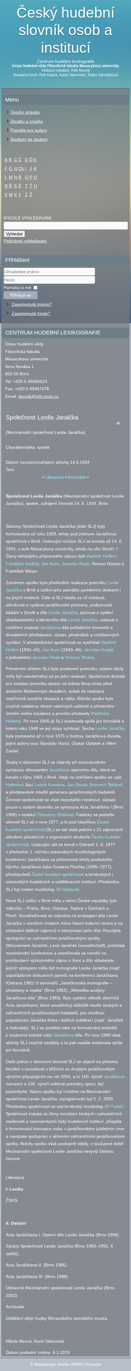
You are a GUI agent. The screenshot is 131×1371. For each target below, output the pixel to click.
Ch (21, 168)
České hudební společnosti (58, 874)
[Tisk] (118, 425)
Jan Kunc (50, 563)
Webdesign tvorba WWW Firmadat (67, 1364)
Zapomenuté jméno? (32, 304)
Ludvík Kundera (49, 784)
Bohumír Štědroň (106, 784)
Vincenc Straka (79, 657)
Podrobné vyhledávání (25, 240)
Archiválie (76, 477)
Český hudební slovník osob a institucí (65, 30)
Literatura (54, 477)
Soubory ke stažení (29, 139)
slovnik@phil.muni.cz (38, 396)
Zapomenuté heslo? (31, 313)
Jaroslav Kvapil (98, 649)
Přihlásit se (20, 295)
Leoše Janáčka (63, 612)
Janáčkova (50, 627)
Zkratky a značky (26, 121)
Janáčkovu (59, 769)
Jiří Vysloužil (67, 889)
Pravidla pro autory (28, 130)
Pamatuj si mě (17, 287)
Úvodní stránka (25, 112)
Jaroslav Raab (76, 563)
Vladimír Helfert (101, 556)
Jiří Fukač (113, 1106)
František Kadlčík (22, 563)
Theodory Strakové (55, 814)
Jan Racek (77, 784)
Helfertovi (15, 784)
